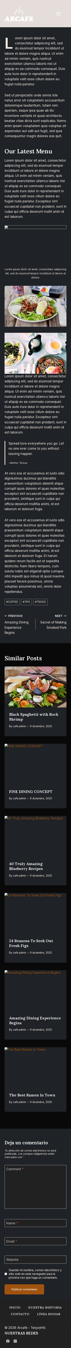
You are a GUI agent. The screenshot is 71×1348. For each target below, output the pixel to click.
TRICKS (40, 601)
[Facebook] (8, 1341)
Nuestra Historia (45, 1307)
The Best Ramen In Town (32, 1095)
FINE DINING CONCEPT (30, 791)
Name (12, 1223)
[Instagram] (15, 1341)
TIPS (26, 601)
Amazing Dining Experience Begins (17, 624)
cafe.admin (19, 726)
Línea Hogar (48, 1314)
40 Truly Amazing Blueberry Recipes (26, 866)
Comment (15, 1169)
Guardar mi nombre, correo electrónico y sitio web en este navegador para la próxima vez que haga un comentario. (35, 1273)
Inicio (15, 1307)
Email (11, 1241)
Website (12, 1260)
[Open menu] (60, 13)
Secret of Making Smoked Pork (53, 621)
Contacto (20, 1314)
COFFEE (12, 601)
